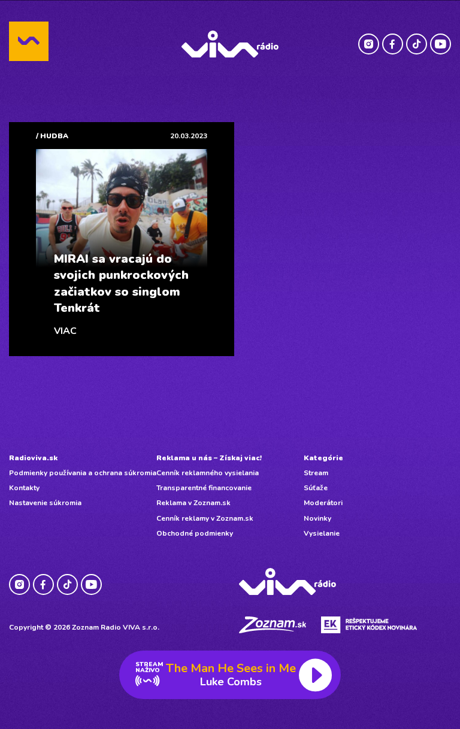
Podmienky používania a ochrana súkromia (82, 473)
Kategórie (323, 458)
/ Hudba (52, 136)
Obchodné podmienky (194, 533)
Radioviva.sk (33, 458)
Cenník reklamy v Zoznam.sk (204, 518)
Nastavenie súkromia (45, 503)
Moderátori (323, 503)
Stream (316, 473)
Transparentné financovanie (204, 488)
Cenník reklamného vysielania (207, 473)
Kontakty (24, 488)
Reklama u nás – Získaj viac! (209, 458)
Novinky (317, 518)
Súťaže (316, 488)
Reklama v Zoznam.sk (193, 503)
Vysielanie (322, 533)
